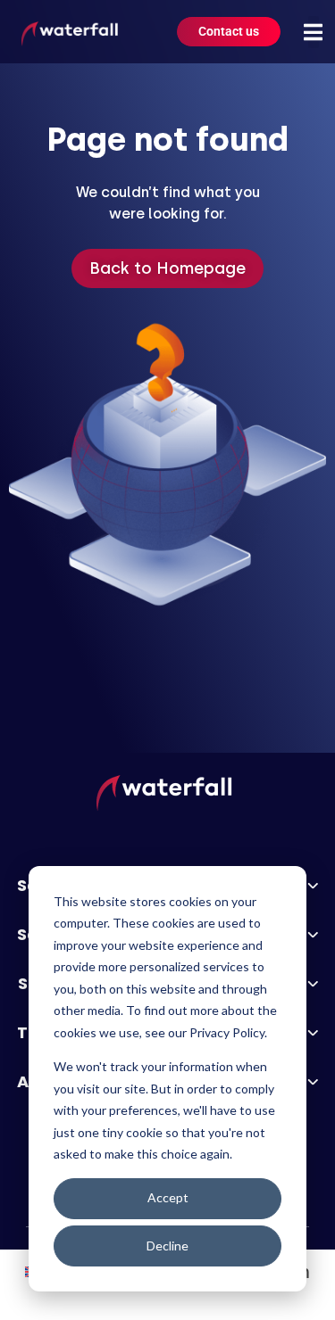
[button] (313, 32)
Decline (167, 1245)
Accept (167, 1197)
